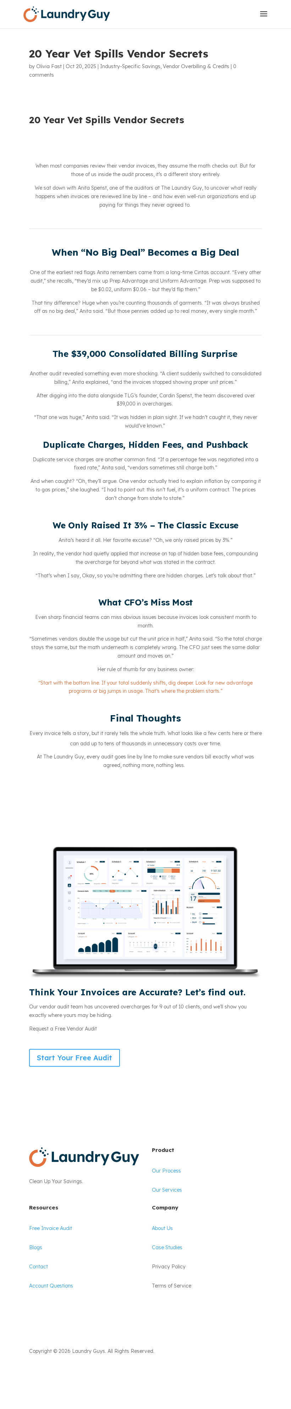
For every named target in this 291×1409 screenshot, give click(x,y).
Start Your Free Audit (74, 1057)
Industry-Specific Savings (130, 66)
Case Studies (167, 1247)
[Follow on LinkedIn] (49, 1371)
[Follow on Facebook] (34, 1371)
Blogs (35, 1247)
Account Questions (51, 1286)
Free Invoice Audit (50, 1228)
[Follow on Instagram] (63, 1371)
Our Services (167, 1190)
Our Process (166, 1171)
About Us (162, 1228)
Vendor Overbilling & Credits (196, 66)
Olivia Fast (49, 66)
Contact (38, 1266)
